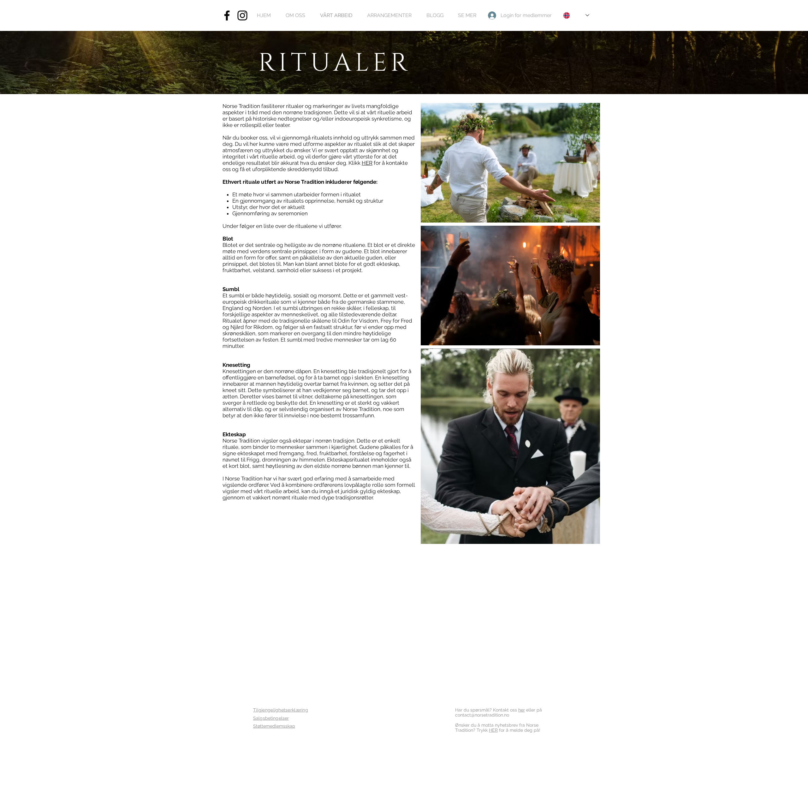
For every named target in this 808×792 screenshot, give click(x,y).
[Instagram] (242, 15)
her (521, 709)
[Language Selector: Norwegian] (576, 15)
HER (367, 163)
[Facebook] (227, 15)
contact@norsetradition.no (482, 715)
